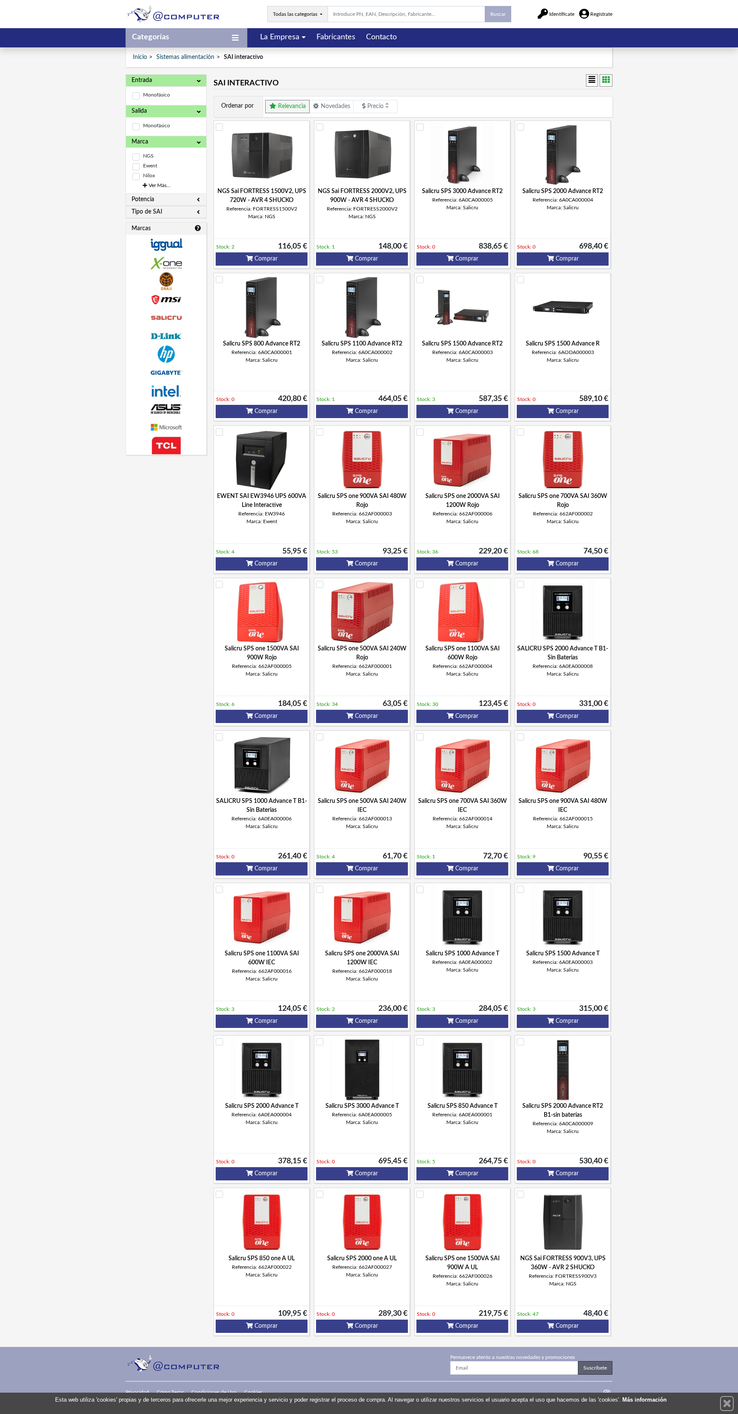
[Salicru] (166, 318)
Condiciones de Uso (214, 1392)
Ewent (150, 165)
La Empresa (279, 37)
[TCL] (166, 445)
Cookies (253, 1392)
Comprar (265, 259)
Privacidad (137, 1392)
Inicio (140, 57)
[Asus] (166, 409)
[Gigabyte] (166, 372)
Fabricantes (335, 37)
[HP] (166, 354)
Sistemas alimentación (185, 57)
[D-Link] (166, 336)
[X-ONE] (166, 263)
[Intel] (166, 391)
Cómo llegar (170, 1392)
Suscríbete (595, 1367)
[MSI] (166, 299)
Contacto (381, 37)
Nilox (149, 175)
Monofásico (156, 94)
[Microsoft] (166, 427)
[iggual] (166, 244)
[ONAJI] (166, 281)
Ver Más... (158, 185)
